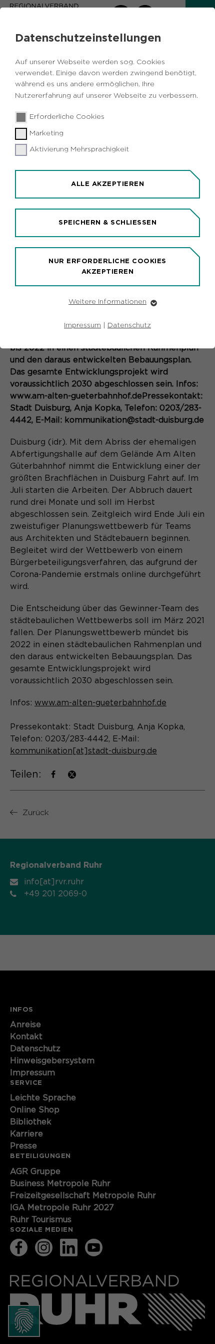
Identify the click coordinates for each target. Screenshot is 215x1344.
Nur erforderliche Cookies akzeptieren (107, 266)
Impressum (82, 325)
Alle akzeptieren (107, 183)
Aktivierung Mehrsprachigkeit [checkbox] (79, 149)
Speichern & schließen (107, 222)
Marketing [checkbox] (47, 133)
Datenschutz (129, 325)
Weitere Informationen (107, 301)
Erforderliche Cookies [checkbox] (67, 116)
